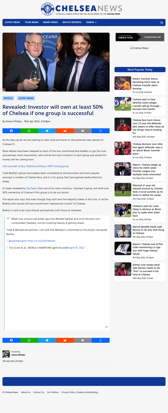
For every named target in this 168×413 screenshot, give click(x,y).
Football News (151, 37)
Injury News (50, 22)
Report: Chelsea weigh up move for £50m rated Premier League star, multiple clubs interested (147, 169)
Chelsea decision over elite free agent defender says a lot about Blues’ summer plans (148, 148)
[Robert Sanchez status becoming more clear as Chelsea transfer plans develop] (123, 85)
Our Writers (53, 392)
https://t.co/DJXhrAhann (41, 241)
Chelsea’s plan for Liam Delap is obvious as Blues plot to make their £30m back (147, 210)
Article (8, 98)
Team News (31, 22)
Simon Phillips (14, 121)
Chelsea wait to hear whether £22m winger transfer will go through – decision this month (147, 104)
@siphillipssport (18, 241)
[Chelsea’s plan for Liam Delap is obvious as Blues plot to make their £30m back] (123, 213)
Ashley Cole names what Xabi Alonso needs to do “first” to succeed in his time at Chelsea (146, 269)
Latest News (12, 22)
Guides (90, 22)
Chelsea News (11, 392)
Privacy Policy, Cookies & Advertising (80, 392)
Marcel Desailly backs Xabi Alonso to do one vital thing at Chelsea (148, 230)
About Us (25, 392)
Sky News (31, 188)
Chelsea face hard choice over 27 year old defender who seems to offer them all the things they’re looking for (148, 126)
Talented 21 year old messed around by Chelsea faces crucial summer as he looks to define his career (148, 190)
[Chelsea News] (140, 50)
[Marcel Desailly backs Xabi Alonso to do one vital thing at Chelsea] (123, 232)
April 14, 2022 (76, 248)
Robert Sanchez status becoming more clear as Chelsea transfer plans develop (146, 83)
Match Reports (72, 22)
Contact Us (38, 392)
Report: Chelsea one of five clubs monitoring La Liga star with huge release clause (148, 249)
